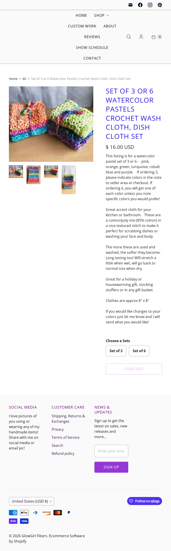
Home (81, 15)
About (110, 26)
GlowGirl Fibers (34, 535)
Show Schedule (92, 47)
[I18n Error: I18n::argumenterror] (16, 171)
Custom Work (82, 26)
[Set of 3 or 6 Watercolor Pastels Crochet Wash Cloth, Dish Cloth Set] (51, 124)
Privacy (58, 429)
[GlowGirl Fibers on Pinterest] (160, 5)
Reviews (92, 36)
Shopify (20, 541)
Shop (99, 15)
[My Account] (141, 36)
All (24, 79)
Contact (92, 58)
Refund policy (63, 453)
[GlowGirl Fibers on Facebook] (140, 5)
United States (30, 501)
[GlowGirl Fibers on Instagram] (150, 5)
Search (57, 445)
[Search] (128, 36)
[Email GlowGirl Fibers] (130, 5)
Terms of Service (65, 437)
